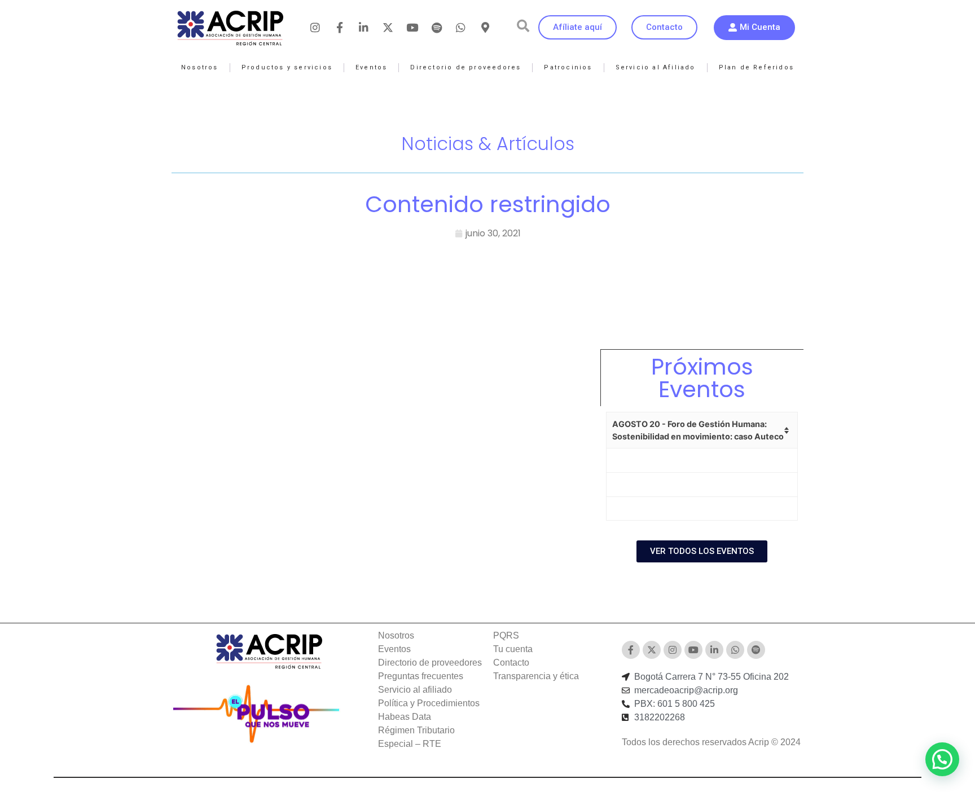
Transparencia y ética (536, 676)
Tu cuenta (513, 649)
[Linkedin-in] (364, 27)
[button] (523, 26)
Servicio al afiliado (415, 689)
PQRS (506, 635)
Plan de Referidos (756, 67)
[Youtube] (412, 27)
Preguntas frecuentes (420, 676)
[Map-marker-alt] (485, 27)
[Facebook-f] (339, 27)
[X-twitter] (388, 27)
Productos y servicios (286, 67)
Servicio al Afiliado (656, 67)
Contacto (511, 662)
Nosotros (199, 67)
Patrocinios (568, 67)
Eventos (371, 67)
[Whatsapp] (461, 27)
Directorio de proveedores (465, 67)
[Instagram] (315, 27)
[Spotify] (436, 27)
